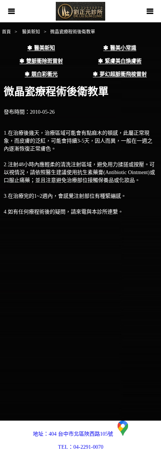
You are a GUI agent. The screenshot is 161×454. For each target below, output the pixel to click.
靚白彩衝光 (44, 74)
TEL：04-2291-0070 (80, 447)
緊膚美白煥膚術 (123, 61)
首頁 (6, 32)
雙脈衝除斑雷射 (44, 61)
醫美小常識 (123, 48)
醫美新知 (30, 32)
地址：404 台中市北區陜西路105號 (75, 434)
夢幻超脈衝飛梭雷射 (123, 74)
